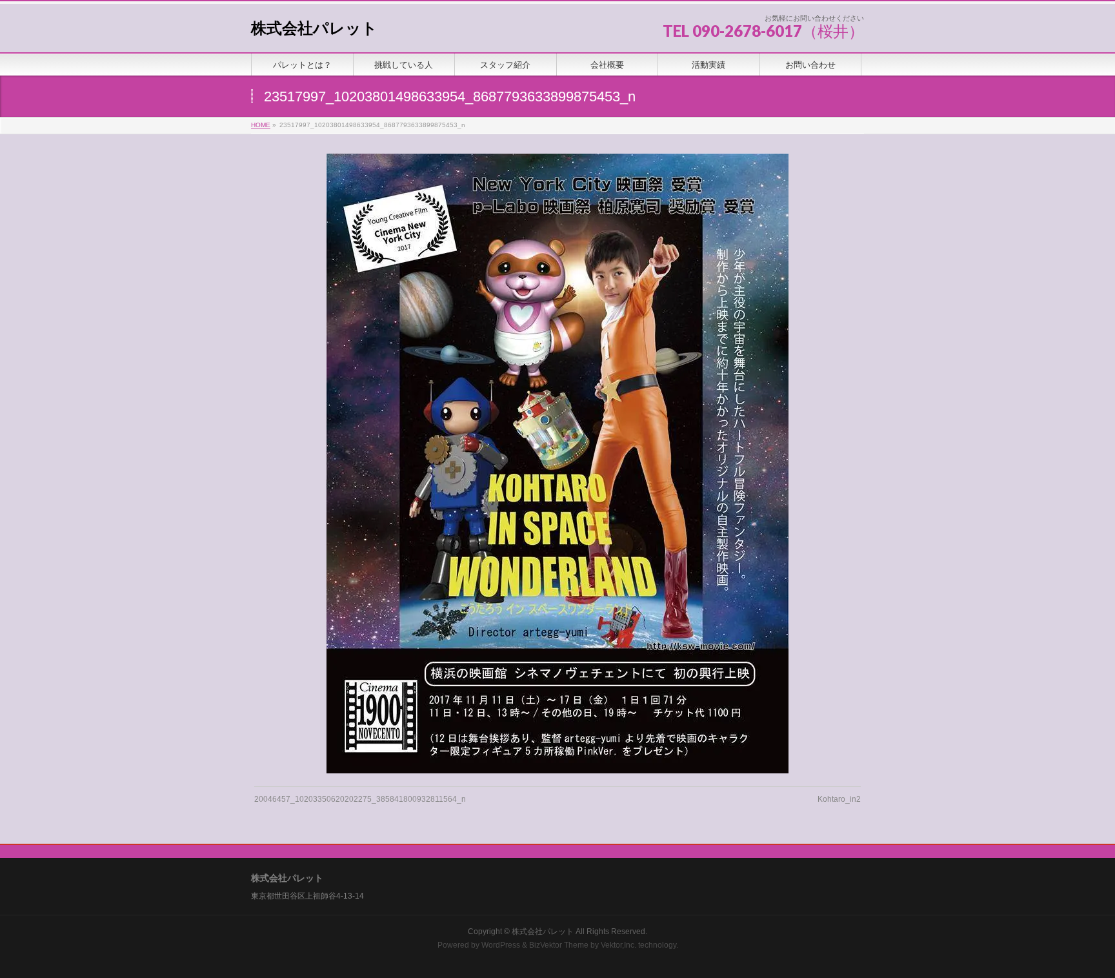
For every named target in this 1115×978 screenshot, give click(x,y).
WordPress (500, 945)
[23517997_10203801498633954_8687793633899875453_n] (557, 463)
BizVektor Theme (558, 945)
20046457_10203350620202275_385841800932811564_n (360, 799)
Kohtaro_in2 (839, 799)
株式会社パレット (314, 28)
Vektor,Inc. (618, 945)
